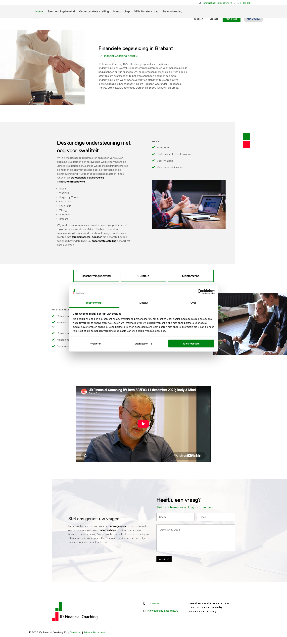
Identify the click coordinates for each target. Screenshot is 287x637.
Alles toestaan (191, 343)
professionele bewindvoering (87, 177)
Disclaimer (75, 632)
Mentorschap (121, 11)
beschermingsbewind (72, 181)
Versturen (164, 558)
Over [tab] (193, 302)
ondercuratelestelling (104, 241)
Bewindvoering (172, 11)
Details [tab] (143, 302)
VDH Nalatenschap (146, 11)
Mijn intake (231, 18)
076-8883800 (244, 3)
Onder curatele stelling (94, 11)
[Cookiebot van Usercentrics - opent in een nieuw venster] (200, 291)
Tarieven (198, 18)
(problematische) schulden (87, 237)
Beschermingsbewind (61, 11)
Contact (213, 18)
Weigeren (95, 343)
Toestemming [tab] (93, 302)
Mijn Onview (253, 18)
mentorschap (107, 530)
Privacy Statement (94, 632)
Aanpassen (141, 343)
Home (39, 11)
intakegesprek (118, 526)
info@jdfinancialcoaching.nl (217, 3)
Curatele (143, 276)
